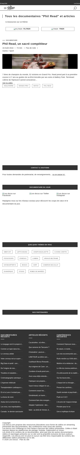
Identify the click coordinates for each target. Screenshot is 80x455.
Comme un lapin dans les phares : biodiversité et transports (10, 349)
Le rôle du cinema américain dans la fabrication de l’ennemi (67, 368)
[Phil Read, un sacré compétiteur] (40, 72)
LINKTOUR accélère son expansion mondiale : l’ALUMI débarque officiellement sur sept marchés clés (40, 357)
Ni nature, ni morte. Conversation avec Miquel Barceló (66, 349)
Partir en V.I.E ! (62, 397)
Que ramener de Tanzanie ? (39, 347)
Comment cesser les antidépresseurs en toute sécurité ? (38, 391)
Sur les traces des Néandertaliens (63, 378)
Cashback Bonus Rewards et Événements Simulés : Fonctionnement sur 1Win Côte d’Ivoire (39, 362)
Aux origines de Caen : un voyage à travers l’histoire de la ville (39, 367)
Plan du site (24, 440)
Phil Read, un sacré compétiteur (24, 43)
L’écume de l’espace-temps (67, 402)
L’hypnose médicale (8, 383)
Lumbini (35, 258)
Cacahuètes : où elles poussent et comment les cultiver (38, 343)
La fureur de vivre (7, 397)
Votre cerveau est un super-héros (11, 359)
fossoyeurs (9, 258)
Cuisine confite (60, 252)
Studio (21, 271)
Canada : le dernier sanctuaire (12, 411)
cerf (35, 265)
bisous (24, 265)
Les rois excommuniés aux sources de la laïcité (66, 354)
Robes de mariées (37, 271)
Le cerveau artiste (7, 354)
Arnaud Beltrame (51, 258)
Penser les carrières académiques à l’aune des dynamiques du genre (66, 388)
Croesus (22, 258)
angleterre (8, 86)
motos (36, 86)
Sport (11, 51)
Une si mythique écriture (66, 411)
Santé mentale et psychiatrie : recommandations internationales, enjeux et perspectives (67, 392)
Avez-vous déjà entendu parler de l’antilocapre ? (38, 376)
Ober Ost (7, 252)
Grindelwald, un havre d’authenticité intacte (37, 396)
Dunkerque (8, 271)
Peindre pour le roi (63, 407)
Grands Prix (23, 86)
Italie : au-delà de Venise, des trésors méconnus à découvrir (40, 410)
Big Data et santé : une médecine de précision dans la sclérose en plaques (11, 364)
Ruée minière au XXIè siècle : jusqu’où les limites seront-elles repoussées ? (68, 359)
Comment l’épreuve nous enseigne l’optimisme (66, 344)
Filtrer (26, 29)
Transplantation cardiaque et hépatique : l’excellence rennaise (11, 388)
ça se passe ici (58, 175)
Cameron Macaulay (50, 265)
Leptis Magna (22, 252)
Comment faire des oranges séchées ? (39, 400)
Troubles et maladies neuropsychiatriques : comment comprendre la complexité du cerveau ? (10, 373)
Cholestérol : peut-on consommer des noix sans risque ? (38, 352)
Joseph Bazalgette (40, 252)
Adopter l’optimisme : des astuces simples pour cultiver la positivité (39, 405)
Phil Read (47, 86)
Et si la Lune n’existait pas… (11, 392)
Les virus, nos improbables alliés (11, 407)
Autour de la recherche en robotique (10, 402)
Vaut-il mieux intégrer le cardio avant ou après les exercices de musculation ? (40, 386)
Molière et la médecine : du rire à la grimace (67, 364)
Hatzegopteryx (10, 265)
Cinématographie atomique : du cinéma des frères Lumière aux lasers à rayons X (12, 378)
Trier (61, 29)
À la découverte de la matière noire (67, 373)
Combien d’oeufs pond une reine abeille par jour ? (39, 371)
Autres (5, 51)
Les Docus (13, 440)
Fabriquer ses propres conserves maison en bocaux (39, 381)
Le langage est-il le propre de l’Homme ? (11, 344)
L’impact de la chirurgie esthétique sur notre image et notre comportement (67, 383)
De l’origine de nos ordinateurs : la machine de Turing (11, 368)
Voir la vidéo (7, 83)
